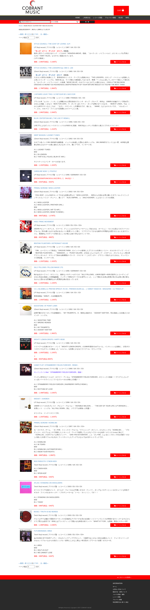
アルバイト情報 (110, 18)
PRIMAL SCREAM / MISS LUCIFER (47, 188)
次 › (41, 34)
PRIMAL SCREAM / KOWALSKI (45, 423)
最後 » (45, 34)
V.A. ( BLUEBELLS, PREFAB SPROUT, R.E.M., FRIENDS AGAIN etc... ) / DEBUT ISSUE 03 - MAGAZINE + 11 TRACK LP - (79, 289)
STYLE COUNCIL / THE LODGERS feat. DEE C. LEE (53, 68)
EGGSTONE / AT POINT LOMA (45, 306)
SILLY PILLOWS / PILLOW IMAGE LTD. (48, 267)
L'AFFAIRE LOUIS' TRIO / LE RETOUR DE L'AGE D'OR (54, 94)
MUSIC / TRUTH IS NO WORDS (46, 512)
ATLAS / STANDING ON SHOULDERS (48, 483)
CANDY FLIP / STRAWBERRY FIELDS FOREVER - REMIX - (56, 365)
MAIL (127, 18)
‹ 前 (25, 34)
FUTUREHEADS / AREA (43, 531)
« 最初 (21, 34)
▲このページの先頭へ (124, 577)
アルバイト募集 (117, 599)
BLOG (121, 18)
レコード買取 (97, 18)
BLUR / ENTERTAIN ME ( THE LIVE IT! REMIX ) (52, 118)
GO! (37, 37)
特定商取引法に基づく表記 (120, 602)
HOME (77, 18)
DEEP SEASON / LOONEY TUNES (47, 135)
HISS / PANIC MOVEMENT (44, 222)
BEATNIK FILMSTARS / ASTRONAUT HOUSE (51, 243)
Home (21, 26)
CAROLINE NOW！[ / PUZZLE (45, 171)
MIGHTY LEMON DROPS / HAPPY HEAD (49, 339)
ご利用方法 (86, 18)
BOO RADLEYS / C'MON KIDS (45, 461)
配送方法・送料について (120, 592)
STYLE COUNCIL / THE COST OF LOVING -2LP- (52, 44)
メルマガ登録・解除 (118, 594)
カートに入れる (121, 62)
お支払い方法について (119, 589)
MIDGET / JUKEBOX (41, 399)
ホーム (115, 586)
